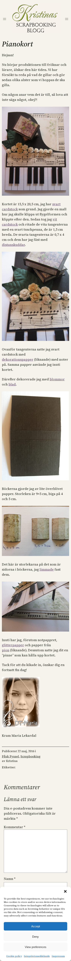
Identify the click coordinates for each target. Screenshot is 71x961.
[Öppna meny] (4, 19)
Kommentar (14, 827)
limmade (47, 569)
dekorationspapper (17, 359)
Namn (10, 878)
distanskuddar (13, 244)
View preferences (35, 947)
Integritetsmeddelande (37, 956)
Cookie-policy (14, 956)
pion (5, 650)
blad (12, 384)
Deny (35, 936)
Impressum (58, 956)
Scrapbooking (30, 756)
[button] (65, 891)
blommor (57, 379)
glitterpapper (13, 645)
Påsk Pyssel (10, 756)
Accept (35, 926)
